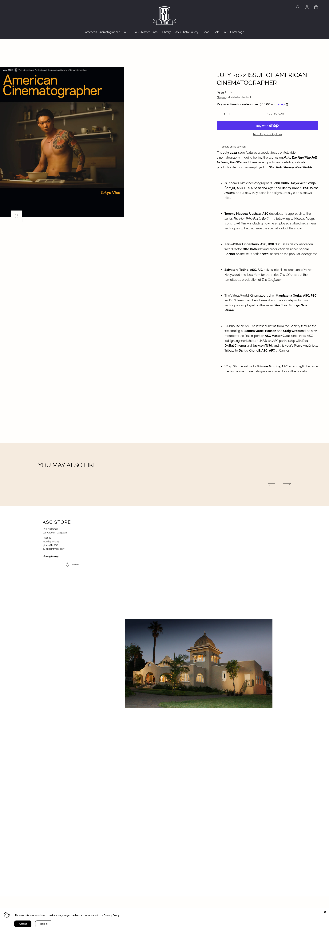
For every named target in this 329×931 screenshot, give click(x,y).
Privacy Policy (111, 915)
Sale (217, 32)
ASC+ (127, 32)
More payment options (267, 134)
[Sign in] (307, 7)
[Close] (325, 912)
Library (166, 32)
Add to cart (276, 113)
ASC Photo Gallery (186, 32)
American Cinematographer (102, 32)
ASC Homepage (234, 32)
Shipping (221, 97)
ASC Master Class (146, 32)
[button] (297, 7)
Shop (206, 32)
